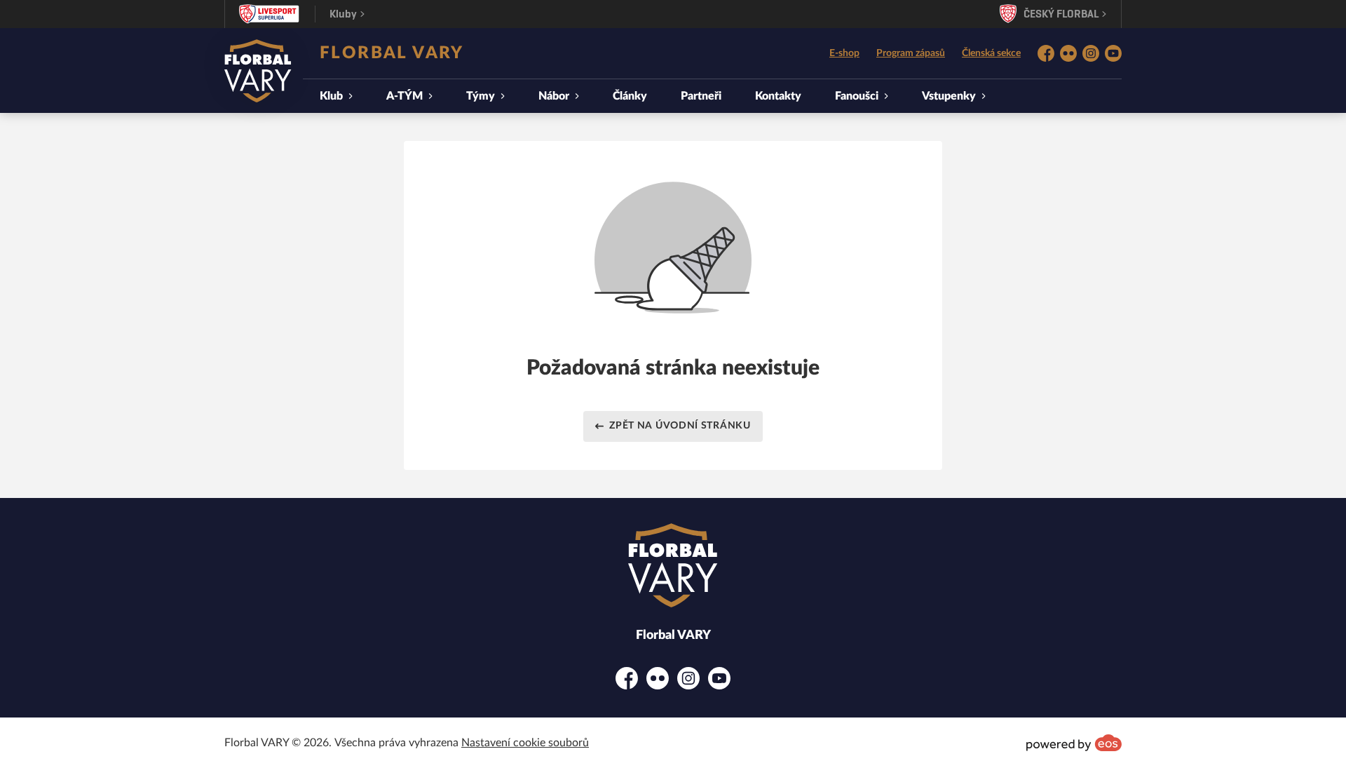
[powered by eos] (1074, 742)
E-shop (844, 53)
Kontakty (778, 96)
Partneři (701, 96)
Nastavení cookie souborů (525, 742)
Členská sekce (991, 53)
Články (630, 96)
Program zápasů (910, 53)
